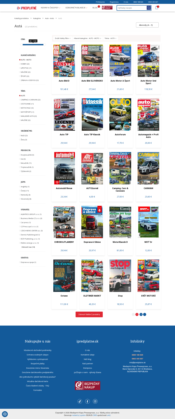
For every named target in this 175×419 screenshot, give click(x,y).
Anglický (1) (25, 186)
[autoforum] (120, 114)
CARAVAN (148, 188)
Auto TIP (64, 134)
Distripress (87, 368)
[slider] (21, 44)
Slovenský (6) (26, 199)
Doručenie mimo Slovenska (37, 368)
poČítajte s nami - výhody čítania (87, 372)
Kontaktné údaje (87, 354)
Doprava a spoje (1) (28, 262)
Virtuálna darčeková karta (37, 381)
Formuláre (37, 390)
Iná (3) (23, 159)
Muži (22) (24, 135)
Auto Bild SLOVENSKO (92, 81)
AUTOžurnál (92, 188)
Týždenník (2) (26, 171)
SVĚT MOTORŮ (148, 296)
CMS (95, 415)
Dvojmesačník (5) (27, 155)
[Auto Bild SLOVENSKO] (92, 61)
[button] (34, 247)
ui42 (108, 415)
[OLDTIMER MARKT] (92, 276)
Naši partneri (87, 363)
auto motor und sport (148, 82)
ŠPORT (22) (25, 76)
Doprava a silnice (92, 242)
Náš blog (87, 359)
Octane (64, 296)
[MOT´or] (148, 222)
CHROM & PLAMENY (64, 242)
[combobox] (147, 25)
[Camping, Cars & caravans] (120, 168)
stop (120, 296)
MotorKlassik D (120, 242)
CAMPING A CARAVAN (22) (30, 100)
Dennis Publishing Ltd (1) (30, 235)
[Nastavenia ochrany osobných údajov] (5, 414)
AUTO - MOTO (26, 60)
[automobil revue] (64, 168)
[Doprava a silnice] (92, 222)
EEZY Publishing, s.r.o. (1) (30, 239)
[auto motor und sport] (148, 61)
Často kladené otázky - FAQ (37, 385)
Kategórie (37, 18)
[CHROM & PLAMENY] (64, 222)
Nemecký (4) (25, 195)
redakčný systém (79, 415)
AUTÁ (23, 95)
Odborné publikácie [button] (75, 7)
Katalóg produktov (21, 18)
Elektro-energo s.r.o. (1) (30, 243)
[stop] (120, 276)
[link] (144, 314)
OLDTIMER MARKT (92, 296)
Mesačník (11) (26, 163)
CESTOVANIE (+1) (27, 104)
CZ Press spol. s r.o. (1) (29, 226)
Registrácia (114, 2)
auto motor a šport (120, 81)
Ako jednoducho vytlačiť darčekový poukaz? (37, 377)
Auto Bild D (64, 81)
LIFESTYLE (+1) (26, 68)
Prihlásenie (100, 2)
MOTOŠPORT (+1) (27, 112)
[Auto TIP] (64, 114)
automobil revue (64, 188)
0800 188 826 (138, 2)
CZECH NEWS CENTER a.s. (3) (32, 230)
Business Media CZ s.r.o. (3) (31, 218)
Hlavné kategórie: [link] (86, 38)
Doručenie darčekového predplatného (37, 372)
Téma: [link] (110, 38)
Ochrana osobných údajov (37, 354)
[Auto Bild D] (64, 61)
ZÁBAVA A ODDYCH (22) (30, 80)
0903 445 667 (153, 2)
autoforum (120, 134)
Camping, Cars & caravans (120, 189)
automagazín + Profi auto (148, 135)
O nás (126, 2)
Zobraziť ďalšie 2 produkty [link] (89, 314)
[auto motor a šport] (120, 61)
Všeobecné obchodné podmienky (37, 350)
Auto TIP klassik (92, 134)
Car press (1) (26, 222)
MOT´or (148, 242)
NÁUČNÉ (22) (25, 72)
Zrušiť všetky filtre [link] (62, 38)
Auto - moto (49, 18)
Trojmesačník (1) (27, 167)
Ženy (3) (24, 139)
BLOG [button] (95, 7)
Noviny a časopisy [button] (50, 7)
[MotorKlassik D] (120, 222)
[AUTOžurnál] (92, 168)
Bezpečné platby (37, 363)
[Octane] (64, 276)
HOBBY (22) (25, 64)
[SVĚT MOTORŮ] (148, 276)
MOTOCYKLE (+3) (27, 108)
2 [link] (141, 314)
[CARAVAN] (148, 168)
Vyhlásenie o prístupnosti (37, 359)
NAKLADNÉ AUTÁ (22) (29, 116)
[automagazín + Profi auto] (148, 114)
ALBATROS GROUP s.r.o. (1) (31, 214)
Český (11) (25, 191)
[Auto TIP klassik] (92, 114)
